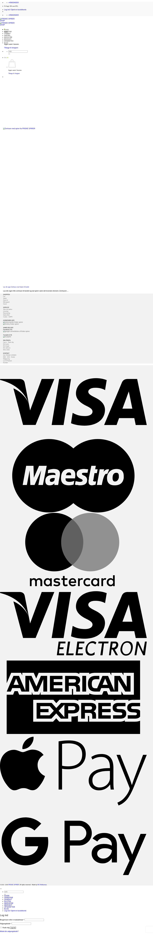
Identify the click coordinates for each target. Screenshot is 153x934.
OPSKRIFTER (9, 907)
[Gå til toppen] (1, 888)
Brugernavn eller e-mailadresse (12, 920)
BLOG (6, 43)
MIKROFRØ (8, 903)
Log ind (13, 927)
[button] (15, 10)
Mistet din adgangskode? (9, 931)
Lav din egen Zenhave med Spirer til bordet (16, 287)
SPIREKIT (8, 899)
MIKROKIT (8, 905)
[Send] (5, 894)
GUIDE (6, 30)
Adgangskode (5, 924)
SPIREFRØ (8, 31)
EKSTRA (7, 901)
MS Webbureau (42, 884)
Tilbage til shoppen (11, 48)
